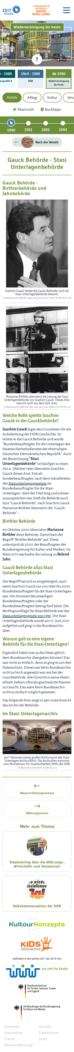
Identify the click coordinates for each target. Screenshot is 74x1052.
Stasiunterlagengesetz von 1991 (26, 616)
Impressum (13, 1032)
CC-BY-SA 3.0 (63, 407)
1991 (28, 130)
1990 (11, 130)
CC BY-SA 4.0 (50, 767)
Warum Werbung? (19, 1045)
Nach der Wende (46, 142)
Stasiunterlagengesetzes (27, 483)
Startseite (12, 1026)
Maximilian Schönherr (32, 767)
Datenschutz (49, 1032)
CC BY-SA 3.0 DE (63, 298)
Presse (10, 1039)
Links (43, 1039)
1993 (63, 130)
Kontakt (45, 1026)
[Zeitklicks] (11, 10)
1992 (46, 130)
